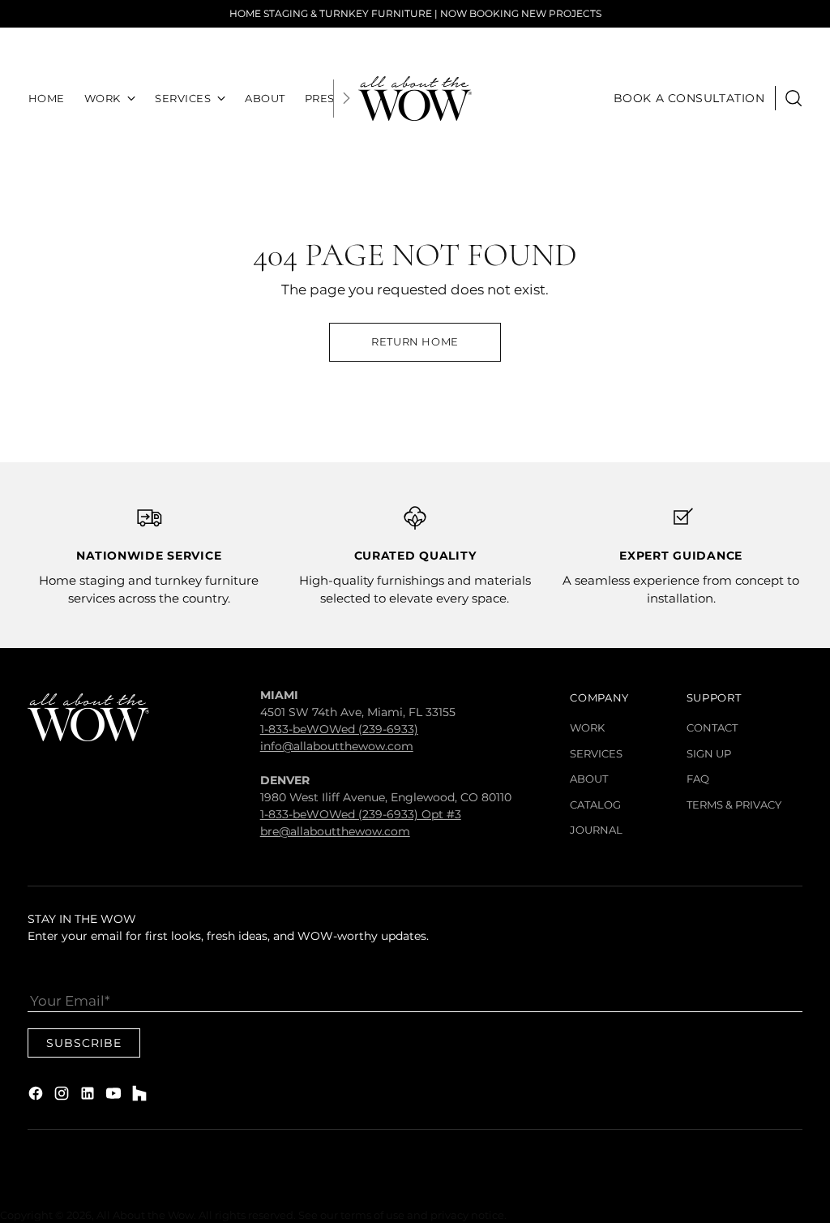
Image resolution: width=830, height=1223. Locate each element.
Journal (596, 829)
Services (596, 753)
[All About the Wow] (415, 98)
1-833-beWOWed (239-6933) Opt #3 (360, 814)
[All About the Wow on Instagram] (63, 1096)
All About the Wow (145, 1214)
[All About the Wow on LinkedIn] (89, 1096)
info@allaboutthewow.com (336, 746)
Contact (712, 727)
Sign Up (709, 753)
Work (587, 727)
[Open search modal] (793, 98)
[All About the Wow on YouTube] (115, 1096)
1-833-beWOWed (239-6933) (339, 729)
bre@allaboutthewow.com (335, 831)
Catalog (595, 804)
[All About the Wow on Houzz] (141, 1096)
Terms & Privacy (734, 804)
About (589, 778)
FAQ (698, 778)
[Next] (346, 98)
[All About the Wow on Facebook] (37, 1096)
